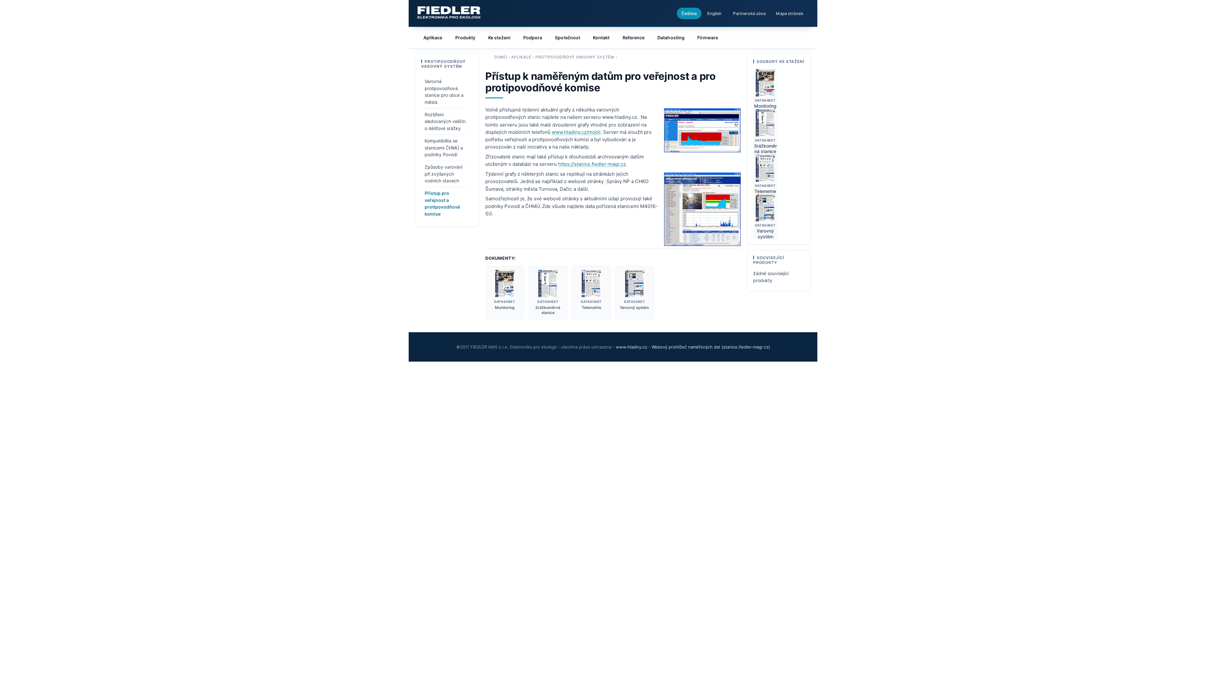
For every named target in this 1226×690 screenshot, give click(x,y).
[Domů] (449, 12)
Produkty (465, 37)
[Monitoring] (504, 283)
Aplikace (521, 57)
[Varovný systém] (634, 283)
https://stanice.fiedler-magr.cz (592, 164)
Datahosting (671, 37)
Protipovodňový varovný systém (574, 57)
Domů (500, 57)
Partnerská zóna (749, 13)
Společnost (567, 37)
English (714, 13)
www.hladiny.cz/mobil (576, 132)
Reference (634, 37)
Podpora (532, 37)
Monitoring (504, 307)
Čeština (689, 13)
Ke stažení (499, 37)
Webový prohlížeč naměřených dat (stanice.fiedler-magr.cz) (711, 346)
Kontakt (601, 37)
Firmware (707, 37)
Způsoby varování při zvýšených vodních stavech (443, 173)
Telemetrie (591, 307)
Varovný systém (634, 307)
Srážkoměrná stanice (547, 310)
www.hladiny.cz (631, 346)
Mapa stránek (789, 13)
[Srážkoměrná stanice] (548, 283)
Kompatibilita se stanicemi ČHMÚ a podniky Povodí (444, 147)
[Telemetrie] (591, 283)
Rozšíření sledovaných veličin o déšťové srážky (445, 121)
